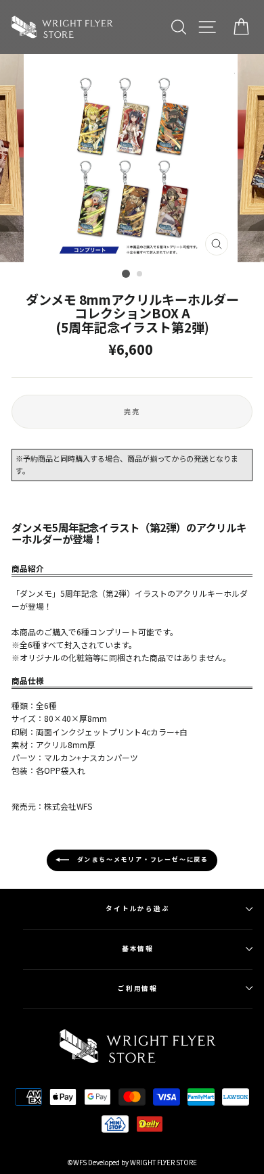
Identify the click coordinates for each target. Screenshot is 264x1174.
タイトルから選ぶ (138, 908)
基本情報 (138, 948)
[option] (132, 158)
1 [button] (126, 274)
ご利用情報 (138, 988)
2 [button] (140, 274)
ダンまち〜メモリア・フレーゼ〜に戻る (141, 860)
